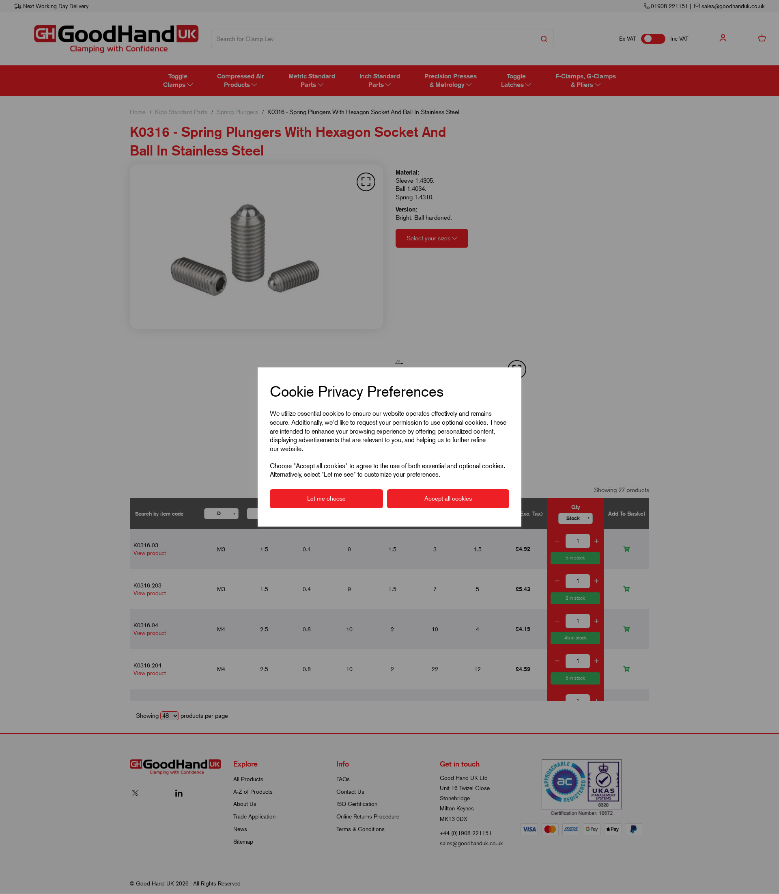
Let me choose (326, 498)
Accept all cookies (448, 498)
